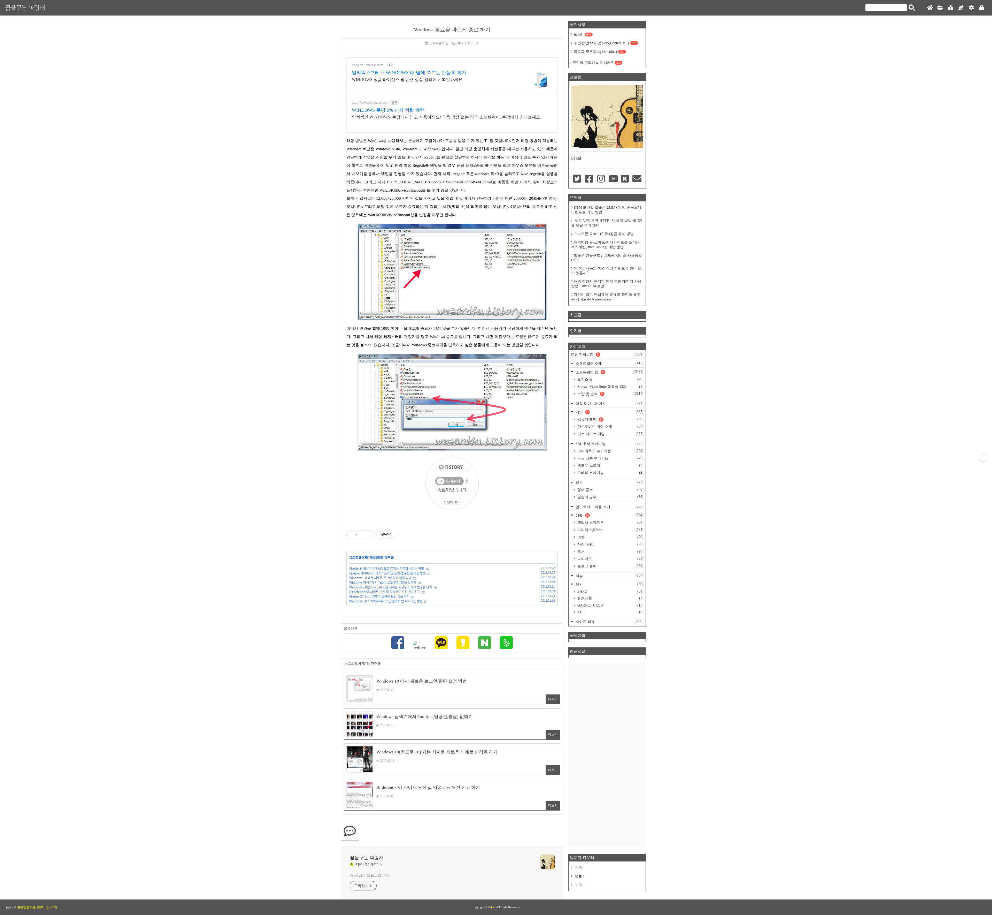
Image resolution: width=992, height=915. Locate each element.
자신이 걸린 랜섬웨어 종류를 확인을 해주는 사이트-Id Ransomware (605, 297)
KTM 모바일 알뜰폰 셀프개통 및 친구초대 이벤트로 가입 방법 (606, 210)
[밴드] (506, 643)
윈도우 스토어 (610, 465)
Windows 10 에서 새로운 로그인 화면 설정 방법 (380, 578)
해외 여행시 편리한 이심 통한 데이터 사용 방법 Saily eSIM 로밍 (606, 283)
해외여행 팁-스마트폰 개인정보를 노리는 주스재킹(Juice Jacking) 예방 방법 (605, 244)
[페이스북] (397, 643)
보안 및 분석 (610, 394)
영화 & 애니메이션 (609, 403)
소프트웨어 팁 (439, 43)
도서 (610, 551)
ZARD (610, 591)
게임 (609, 412)
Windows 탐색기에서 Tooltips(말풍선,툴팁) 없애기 (382, 582)
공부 (609, 482)
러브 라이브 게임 (610, 434)
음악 (609, 584)
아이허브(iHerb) (610, 530)
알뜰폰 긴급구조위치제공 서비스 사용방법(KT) (606, 258)
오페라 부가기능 (610, 473)
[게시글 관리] (369, 535)
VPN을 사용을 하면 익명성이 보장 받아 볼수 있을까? (606, 270)
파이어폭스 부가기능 (610, 451)
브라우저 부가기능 (609, 443)
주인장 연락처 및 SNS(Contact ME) (605, 43)
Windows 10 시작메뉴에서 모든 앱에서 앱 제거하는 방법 (386, 601)
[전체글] (940, 8)
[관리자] (971, 8)
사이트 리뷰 (609, 621)
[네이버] (484, 643)
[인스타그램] (601, 179)
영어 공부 (610, 490)
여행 (610, 537)
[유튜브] (613, 179)
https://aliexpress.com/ (368, 65)
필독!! (582, 34)
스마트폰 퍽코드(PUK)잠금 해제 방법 (604, 234)
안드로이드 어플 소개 (609, 506)
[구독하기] (983, 458)
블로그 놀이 (610, 566)
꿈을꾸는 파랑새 (25, 8)
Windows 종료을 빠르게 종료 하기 (452, 29)
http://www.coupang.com (370, 102)
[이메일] (637, 179)
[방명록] (951, 8)
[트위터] (419, 646)
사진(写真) (610, 544)
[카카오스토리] (462, 643)
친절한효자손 (26, 907)
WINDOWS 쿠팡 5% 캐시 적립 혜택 (388, 110)
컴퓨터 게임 (610, 419)
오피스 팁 (610, 379)
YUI (610, 612)
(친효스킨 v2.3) (47, 907)
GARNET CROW (610, 605)
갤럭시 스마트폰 (610, 522)
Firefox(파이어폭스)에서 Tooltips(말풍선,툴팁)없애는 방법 (387, 573)
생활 (609, 515)
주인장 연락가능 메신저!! (596, 63)
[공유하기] (362, 535)
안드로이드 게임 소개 (610, 427)
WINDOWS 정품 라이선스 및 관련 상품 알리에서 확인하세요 (407, 79)
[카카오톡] (441, 643)
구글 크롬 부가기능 (610, 458)
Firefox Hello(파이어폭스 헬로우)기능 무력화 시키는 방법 (386, 568)
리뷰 (609, 575)
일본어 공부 (610, 497)
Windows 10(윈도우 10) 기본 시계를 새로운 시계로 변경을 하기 (390, 587)
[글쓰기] (961, 8)
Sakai (491, 907)
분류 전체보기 (607, 354)
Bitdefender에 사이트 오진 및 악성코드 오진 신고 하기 (384, 591)
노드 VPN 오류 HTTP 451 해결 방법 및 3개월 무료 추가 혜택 (607, 223)
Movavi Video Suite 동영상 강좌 (610, 386)
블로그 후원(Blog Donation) (599, 52)
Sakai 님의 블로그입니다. (369, 875)
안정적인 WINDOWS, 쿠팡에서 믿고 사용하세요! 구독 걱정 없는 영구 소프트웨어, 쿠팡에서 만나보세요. (446, 117)
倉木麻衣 (610, 598)
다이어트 (610, 559)
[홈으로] (930, 8)
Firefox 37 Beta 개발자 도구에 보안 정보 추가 (379, 596)
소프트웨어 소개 (609, 363)
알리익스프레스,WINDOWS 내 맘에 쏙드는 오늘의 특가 (409, 72)
